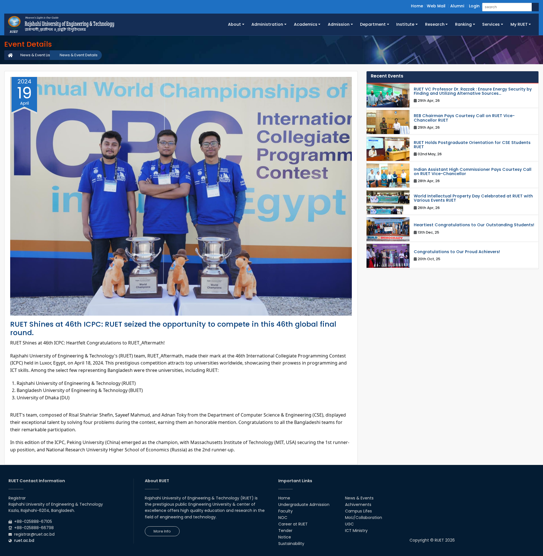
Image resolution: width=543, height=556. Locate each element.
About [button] (234, 24)
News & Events (359, 498)
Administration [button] (267, 24)
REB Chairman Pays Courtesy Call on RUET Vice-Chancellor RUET (464, 118)
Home (417, 6)
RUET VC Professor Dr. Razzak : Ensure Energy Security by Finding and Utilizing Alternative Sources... (473, 91)
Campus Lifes (358, 511)
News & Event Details (79, 55)
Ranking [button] (463, 24)
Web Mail (436, 6)
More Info (162, 531)
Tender (285, 530)
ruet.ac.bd (24, 540)
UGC (349, 524)
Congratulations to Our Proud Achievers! (457, 252)
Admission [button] (339, 24)
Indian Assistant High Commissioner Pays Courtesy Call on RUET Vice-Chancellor (472, 171)
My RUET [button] (519, 24)
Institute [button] (405, 24)
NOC (282, 517)
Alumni (457, 6)
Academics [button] (305, 24)
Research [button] (435, 24)
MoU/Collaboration (363, 517)
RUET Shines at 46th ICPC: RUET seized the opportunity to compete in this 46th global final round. (173, 328)
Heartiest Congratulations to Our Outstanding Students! (474, 225)
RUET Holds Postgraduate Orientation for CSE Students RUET (472, 145)
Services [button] (491, 24)
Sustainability (291, 543)
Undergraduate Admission (303, 504)
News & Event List (35, 55)
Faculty (285, 511)
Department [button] (373, 24)
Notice (284, 537)
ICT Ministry (356, 530)
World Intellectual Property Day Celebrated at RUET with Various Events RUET (473, 198)
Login (474, 6)
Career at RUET (293, 524)
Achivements (358, 504)
